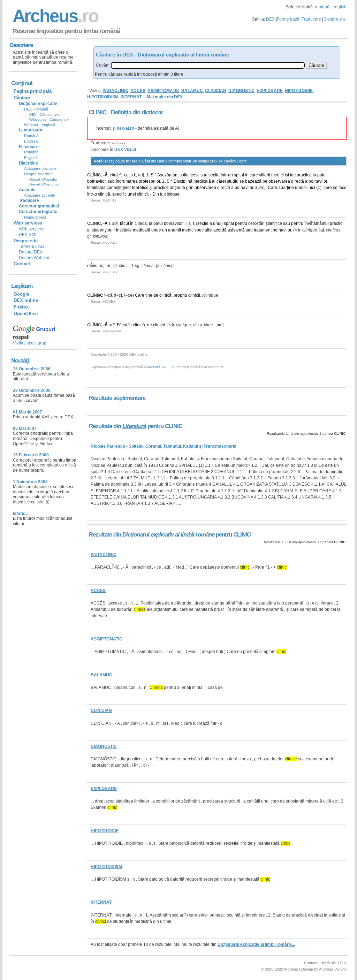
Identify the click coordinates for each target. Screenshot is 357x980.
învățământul (316, 223)
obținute (177, 187)
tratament (263, 230)
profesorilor (149, 181)
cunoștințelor (119, 187)
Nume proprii (35, 217)
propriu (180, 295)
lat (321, 230)
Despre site (335, 19)
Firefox (21, 307)
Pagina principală (33, 91)
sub (111, 181)
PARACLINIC (115, 90)
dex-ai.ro (125, 128)
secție (214, 175)
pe (265, 181)
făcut (124, 223)
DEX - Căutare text (44, 114)
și (151, 187)
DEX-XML (28, 234)
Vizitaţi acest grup (29, 343)
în (247, 175)
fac (293, 175)
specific (119, 194)
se (242, 181)
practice (161, 187)
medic (187, 230)
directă (297, 181)
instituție (124, 230)
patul (322, 175)
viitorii (264, 175)
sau (203, 175)
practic (336, 223)
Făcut (122, 324)
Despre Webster (34, 257)
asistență (236, 230)
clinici (115, 175)
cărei (221, 181)
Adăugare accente (39, 195)
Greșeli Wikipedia (43, 179)
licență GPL (159, 367)
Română (31, 136)
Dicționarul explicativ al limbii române (168, 534)
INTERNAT (131, 96)
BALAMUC (192, 90)
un (230, 175)
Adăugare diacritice (40, 168)
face (343, 187)
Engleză (31, 141)
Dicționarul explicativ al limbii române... (256, 944)
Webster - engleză (39, 125)
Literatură (134, 426)
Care (272, 187)
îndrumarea (127, 181)
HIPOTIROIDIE (299, 90)
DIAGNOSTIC (241, 90)
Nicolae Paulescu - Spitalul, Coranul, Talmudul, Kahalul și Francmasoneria (163, 446)
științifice (274, 223)
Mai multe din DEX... (166, 96)
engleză (119, 143)
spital (239, 175)
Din (155, 194)
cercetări (256, 223)
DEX (270, 19)
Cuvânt (102, 65)
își (287, 175)
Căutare (22, 97)
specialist (203, 230)
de (155, 295)
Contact (22, 263)
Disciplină (183, 181)
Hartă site (328, 963)
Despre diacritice (38, 174)
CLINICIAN (215, 90)
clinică (104, 194)
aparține (286, 187)
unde (156, 230)
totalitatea (96, 187)
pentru (241, 223)
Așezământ (167, 175)
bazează (253, 181)
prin (189, 187)
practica (304, 175)
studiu (232, 181)
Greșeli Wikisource (44, 184)
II (185, 223)
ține (148, 295)
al (213, 181)
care (254, 175)
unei (299, 187)
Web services (31, 229)
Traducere (311, 19)
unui (217, 223)
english (340, 7)
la (314, 175)
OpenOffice (26, 313)
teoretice (140, 187)
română (322, 7)
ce (126, 175)
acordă (220, 230)
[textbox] (208, 65)
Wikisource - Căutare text (49, 119)
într (224, 175)
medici (277, 175)
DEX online (26, 300)
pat (219, 324)
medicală (202, 181)
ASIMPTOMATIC (163, 90)
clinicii (194, 295)
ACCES (137, 90)
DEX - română (36, 109)
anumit (174, 230)
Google (21, 294)
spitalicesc (189, 175)
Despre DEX (31, 252)
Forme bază (288, 19)
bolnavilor (96, 181)
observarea (279, 181)
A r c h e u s (54, 16)
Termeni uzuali (33, 246)
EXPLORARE (270, 90)
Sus (343, 963)
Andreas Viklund (333, 969)
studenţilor (101, 230)
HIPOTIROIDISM (103, 96)
